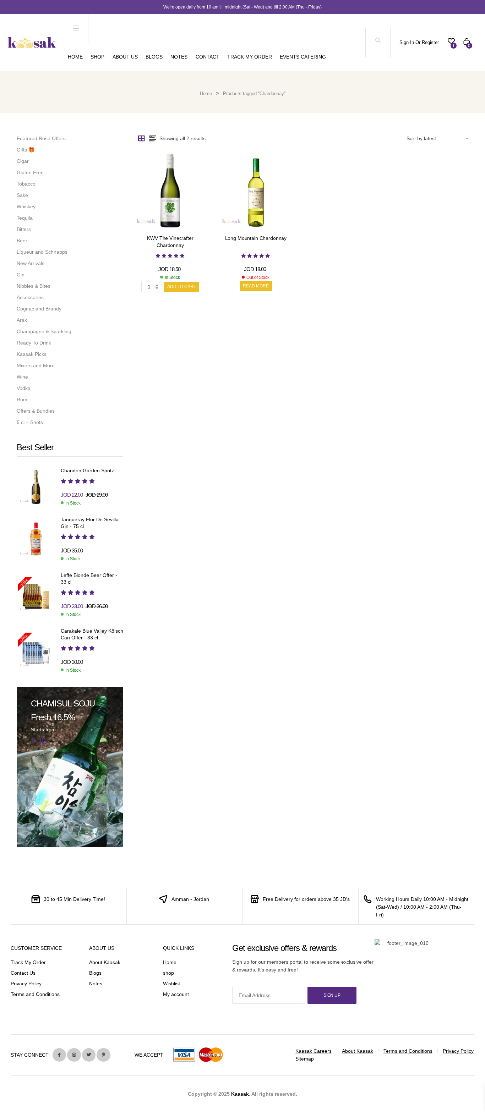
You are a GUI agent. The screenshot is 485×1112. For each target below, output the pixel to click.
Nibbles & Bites (33, 286)
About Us (125, 57)
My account (176, 994)
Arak (22, 320)
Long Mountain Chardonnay (256, 238)
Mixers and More (36, 365)
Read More (256, 285)
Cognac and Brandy (39, 309)
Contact (207, 57)
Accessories (30, 297)
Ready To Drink (34, 343)
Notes (178, 57)
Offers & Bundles (36, 411)
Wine (22, 377)
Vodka (24, 388)
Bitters (24, 229)
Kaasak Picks (32, 354)
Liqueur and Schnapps (42, 252)
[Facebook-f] (59, 1055)
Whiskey (26, 206)
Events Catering (303, 57)
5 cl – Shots (30, 422)
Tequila (25, 218)
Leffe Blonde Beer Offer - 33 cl (89, 578)
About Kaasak (104, 962)
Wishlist (171, 983)
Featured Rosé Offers (41, 138)
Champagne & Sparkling (44, 331)
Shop (97, 57)
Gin (20, 274)
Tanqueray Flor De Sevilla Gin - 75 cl (90, 523)
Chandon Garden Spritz (87, 470)
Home (75, 57)
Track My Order (249, 57)
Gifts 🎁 (25, 150)
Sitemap (304, 1059)
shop (168, 973)
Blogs (154, 57)
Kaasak (240, 1094)
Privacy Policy (26, 983)
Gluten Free (30, 172)
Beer (22, 240)
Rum (22, 399)
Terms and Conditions (35, 994)
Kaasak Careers (313, 1051)
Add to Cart (181, 286)
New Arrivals (30, 263)
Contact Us (23, 973)
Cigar (23, 161)
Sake (22, 195)
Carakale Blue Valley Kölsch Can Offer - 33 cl (92, 634)
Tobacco (26, 184)
